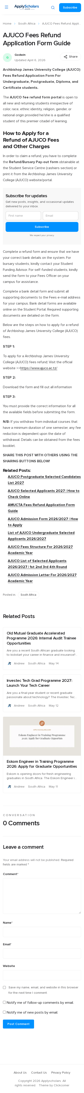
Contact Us (39, 1072)
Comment (10, 874)
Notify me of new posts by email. (32, 1012)
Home (7, 23)
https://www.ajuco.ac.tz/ (38, 368)
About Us (20, 1072)
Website (9, 966)
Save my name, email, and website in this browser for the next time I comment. (43, 990)
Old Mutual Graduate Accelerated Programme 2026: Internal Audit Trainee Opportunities (41, 638)
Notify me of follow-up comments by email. (40, 1002)
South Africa (26, 23)
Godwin (20, 54)
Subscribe (70, 7)
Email (7, 944)
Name (8, 922)
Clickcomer (61, 1085)
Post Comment (18, 1024)
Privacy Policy (60, 1072)
